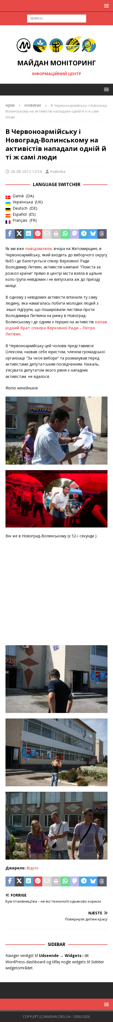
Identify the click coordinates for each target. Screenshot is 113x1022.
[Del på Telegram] (83, 234)
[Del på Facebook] (10, 234)
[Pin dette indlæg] (38, 234)
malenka (57, 171)
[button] (105, 5)
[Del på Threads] (102, 234)
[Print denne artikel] (56, 234)
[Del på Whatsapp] (65, 234)
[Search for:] (56, 18)
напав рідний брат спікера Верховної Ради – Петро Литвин (56, 328)
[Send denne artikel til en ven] (47, 234)
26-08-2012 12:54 (26, 171)
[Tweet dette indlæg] (19, 234)
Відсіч (32, 868)
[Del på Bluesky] (93, 234)
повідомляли (38, 248)
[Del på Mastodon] (74, 234)
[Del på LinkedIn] (28, 234)
